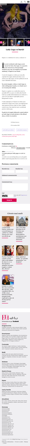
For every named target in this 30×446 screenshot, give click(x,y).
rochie (3, 136)
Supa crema (22, 383)
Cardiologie (9, 366)
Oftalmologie (15, 366)
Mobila (24, 391)
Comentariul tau (7, 182)
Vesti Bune (20, 402)
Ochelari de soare (16, 357)
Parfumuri (14, 346)
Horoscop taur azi (6, 422)
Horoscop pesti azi (6, 429)
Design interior (17, 393)
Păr (3, 346)
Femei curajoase (23, 394)
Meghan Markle (6, 335)
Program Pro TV (6, 341)
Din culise (4, 400)
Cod (3, 193)
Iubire (3, 328)
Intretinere (4, 374)
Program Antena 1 (15, 341)
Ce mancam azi (19, 386)
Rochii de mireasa (18, 354)
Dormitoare (10, 393)
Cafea (24, 382)
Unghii (9, 346)
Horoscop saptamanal (7, 434)
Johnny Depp (5, 336)
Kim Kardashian (23, 335)
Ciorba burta (11, 386)
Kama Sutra (16, 328)
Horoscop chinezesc (7, 414)
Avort (21, 366)
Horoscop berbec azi (7, 433)
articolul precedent (8, 130)
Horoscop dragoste (7, 413)
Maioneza (13, 385)
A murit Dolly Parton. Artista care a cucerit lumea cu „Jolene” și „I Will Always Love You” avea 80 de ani (7, 232)
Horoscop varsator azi (7, 428)
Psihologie (16, 363)
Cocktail (17, 383)
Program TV (20, 339)
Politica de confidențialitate (7, 441)
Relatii (21, 327)
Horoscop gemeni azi (7, 419)
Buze (17, 347)
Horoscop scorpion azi (7, 425)
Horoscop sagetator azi (8, 426)
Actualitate (5, 399)
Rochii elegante (19, 355)
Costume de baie (6, 355)
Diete (3, 373)
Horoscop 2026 (6, 408)
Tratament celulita (9, 349)
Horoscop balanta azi (7, 432)
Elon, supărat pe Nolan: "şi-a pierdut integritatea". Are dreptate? (22, 259)
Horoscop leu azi (6, 430)
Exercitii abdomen (17, 374)
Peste (15, 382)
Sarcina (4, 363)
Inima (11, 363)
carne (23, 134)
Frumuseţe (5, 344)
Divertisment (6, 333)
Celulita (21, 347)
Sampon (13, 347)
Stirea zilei (14, 400)
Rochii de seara (9, 354)
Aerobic (10, 374)
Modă (3, 352)
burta (6, 136)
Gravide (17, 394)
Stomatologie (5, 365)
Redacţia (26, 441)
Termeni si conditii (19, 441)
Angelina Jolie (19, 336)
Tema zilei (20, 400)
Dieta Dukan (12, 373)
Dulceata (7, 383)
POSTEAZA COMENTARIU (9, 146)
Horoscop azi (5, 411)
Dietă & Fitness (6, 371)
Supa (3, 383)
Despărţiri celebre (12, 402)
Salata (21, 382)
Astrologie (4, 415)
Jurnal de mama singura (8, 394)
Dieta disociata (13, 375)
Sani (3, 347)
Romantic (9, 327)
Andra (15, 338)
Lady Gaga (14, 136)
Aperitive (4, 385)
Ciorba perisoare (23, 385)
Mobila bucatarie (6, 391)
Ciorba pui (4, 386)
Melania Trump (13, 339)
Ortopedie (10, 367)
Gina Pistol (23, 338)
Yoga (22, 373)
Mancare (4, 382)
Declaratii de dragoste (13, 330)
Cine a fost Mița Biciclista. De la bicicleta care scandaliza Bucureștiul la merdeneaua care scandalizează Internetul (21, 233)
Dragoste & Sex (6, 326)
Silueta (19, 375)
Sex (12, 328)
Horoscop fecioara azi (7, 421)
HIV (6, 367)
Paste (8, 382)
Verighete (9, 357)
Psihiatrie (15, 367)
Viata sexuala (15, 327)
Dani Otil (7, 338)
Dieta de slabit (5, 375)
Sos (18, 382)
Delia (19, 338)
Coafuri (19, 346)
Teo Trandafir (12, 336)
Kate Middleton (14, 335)
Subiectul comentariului (9, 175)
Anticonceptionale (19, 365)
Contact (4, 443)
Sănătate (5, 362)
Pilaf (17, 385)
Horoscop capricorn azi (8, 424)
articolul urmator (22, 130)
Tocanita (12, 383)
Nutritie (24, 374)
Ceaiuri (8, 363)
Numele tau (5, 169)
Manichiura (8, 347)
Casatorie (7, 328)
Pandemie (6, 403)
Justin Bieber (5, 339)
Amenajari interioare (16, 391)
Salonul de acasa (18, 349)
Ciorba (12, 382)
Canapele (4, 393)
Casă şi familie (6, 390)
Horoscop (5, 407)
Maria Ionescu (15, 122)
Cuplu (24, 327)
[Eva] (5, 1)
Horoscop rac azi (6, 418)
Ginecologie (22, 363)
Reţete (4, 380)
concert (14, 134)
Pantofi (13, 355)
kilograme (18, 134)
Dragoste (4, 327)
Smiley (12, 338)
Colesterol (11, 365)
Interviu (9, 400)
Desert (8, 385)
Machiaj (23, 346)
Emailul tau (19, 169)
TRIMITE (9, 200)
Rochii (5, 346)
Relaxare (18, 373)
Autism (4, 395)
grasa (9, 136)
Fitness (7, 373)
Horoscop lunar (6, 417)
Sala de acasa (11, 377)
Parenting (24, 393)
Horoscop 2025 (6, 410)
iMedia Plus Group (16, 439)
